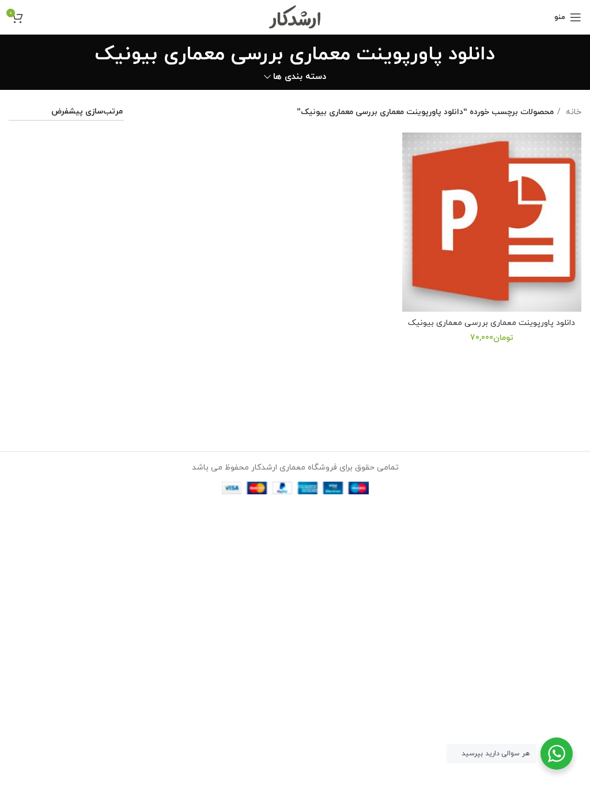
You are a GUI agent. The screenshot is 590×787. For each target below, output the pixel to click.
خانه (572, 112)
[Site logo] (295, 16)
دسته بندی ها (299, 77)
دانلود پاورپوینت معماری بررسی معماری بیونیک (491, 322)
